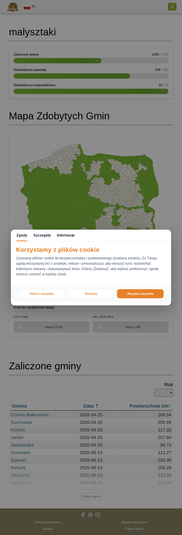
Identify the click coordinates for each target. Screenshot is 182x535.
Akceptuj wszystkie (140, 293)
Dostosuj (91, 293)
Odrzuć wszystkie (42, 293)
